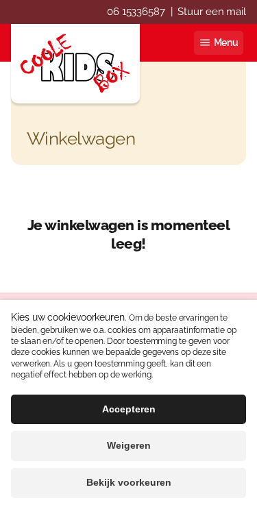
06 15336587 (136, 11)
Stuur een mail (212, 11)
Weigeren (129, 445)
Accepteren (129, 409)
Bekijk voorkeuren (128, 482)
